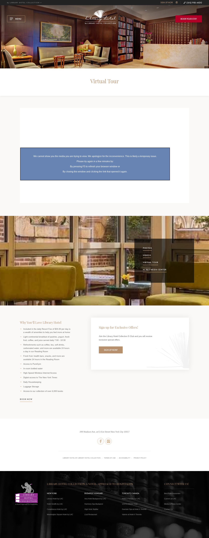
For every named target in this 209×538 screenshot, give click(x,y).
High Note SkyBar (91, 509)
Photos (147, 248)
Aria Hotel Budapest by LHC (95, 499)
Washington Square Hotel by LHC (60, 515)
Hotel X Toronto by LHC (131, 499)
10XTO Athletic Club (129, 504)
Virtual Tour (150, 262)
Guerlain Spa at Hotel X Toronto (134, 509)
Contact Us (168, 509)
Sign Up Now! (111, 350)
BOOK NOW (26, 399)
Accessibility (124, 458)
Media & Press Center (172, 504)
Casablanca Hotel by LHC (57, 509)
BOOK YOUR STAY (189, 19)
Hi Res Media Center (154, 270)
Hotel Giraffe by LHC (55, 504)
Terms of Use (110, 458)
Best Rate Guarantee (172, 493)
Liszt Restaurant (90, 515)
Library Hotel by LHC (55, 499)
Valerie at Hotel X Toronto (132, 515)
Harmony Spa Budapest (93, 504)
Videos (147, 255)
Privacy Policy (140, 458)
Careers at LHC (170, 499)
